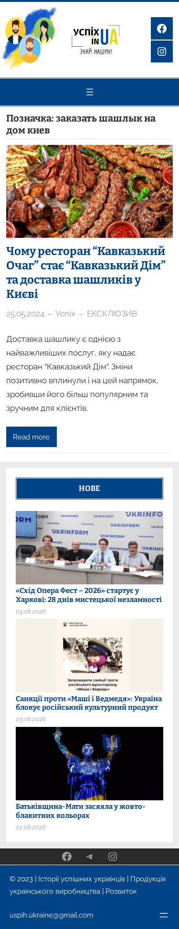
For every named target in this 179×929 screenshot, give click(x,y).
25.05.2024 (25, 313)
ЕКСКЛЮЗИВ (112, 313)
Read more (31, 437)
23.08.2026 (31, 611)
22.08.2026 (31, 827)
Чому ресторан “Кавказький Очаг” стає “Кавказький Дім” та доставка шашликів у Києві (86, 273)
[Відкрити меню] (89, 92)
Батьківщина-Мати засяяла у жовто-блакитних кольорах (81, 811)
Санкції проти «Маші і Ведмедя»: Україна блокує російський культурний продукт (89, 703)
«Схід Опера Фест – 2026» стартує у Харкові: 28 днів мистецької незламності (89, 595)
